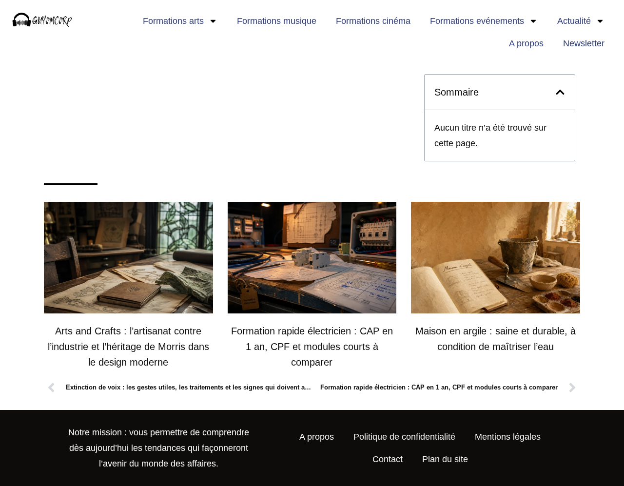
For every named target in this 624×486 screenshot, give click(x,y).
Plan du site (445, 459)
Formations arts (173, 21)
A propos (526, 43)
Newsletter (583, 43)
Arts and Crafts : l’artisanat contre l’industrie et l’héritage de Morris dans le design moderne (128, 347)
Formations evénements (477, 21)
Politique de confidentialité (404, 437)
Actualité (574, 21)
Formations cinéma (373, 21)
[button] (560, 92)
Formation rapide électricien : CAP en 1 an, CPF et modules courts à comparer (312, 347)
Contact (387, 459)
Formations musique (276, 21)
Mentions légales (508, 437)
